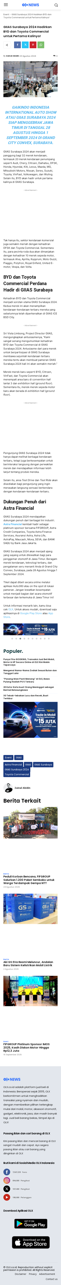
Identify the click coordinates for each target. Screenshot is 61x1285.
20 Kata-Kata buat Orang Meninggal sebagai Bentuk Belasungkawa (28, 688)
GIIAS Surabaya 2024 (17, 769)
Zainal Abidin (12, 55)
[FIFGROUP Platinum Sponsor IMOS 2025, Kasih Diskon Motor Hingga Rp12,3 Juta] (30, 1007)
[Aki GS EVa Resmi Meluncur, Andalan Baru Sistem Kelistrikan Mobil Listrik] (30, 925)
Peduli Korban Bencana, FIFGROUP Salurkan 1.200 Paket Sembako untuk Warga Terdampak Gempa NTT (28, 880)
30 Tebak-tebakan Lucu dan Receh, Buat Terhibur (25, 697)
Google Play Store (31, 613)
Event (6, 14)
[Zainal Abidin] (8, 788)
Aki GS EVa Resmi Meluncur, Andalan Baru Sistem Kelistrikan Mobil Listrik (28, 963)
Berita (6, 874)
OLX (10, 609)
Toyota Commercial (17, 774)
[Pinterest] (33, 44)
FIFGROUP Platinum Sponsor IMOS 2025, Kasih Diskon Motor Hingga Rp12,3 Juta (26, 1047)
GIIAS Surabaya (43, 764)
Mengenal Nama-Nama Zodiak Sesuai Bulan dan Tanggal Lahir (30, 672)
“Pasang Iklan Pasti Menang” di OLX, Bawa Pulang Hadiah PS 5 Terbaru (26, 680)
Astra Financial (12, 524)
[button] (12, 638)
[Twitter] (25, 44)
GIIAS (19, 757)
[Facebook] (17, 44)
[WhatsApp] (40, 44)
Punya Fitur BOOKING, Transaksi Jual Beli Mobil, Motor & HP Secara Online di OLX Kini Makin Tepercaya (29, 662)
